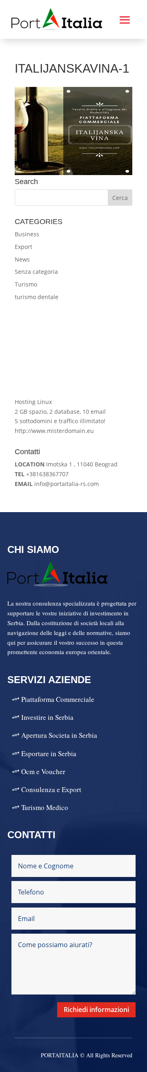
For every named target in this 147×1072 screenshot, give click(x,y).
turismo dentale (36, 297)
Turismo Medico (44, 807)
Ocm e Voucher (43, 771)
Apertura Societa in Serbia (59, 735)
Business (27, 234)
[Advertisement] (73, 349)
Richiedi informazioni (96, 1009)
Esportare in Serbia (48, 753)
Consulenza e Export (51, 789)
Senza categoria (36, 271)
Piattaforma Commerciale (57, 699)
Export (23, 247)
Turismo (26, 284)
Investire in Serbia (47, 717)
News (22, 259)
